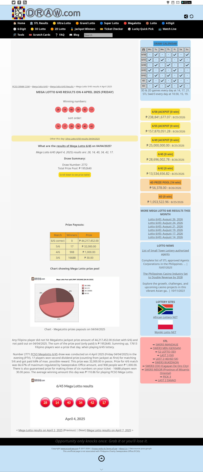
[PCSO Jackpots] (168, 2)
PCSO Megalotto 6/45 (44, 354)
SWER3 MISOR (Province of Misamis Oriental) (167, 371)
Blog (76, 34)
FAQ (61, 34)
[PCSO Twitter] (13, 3)
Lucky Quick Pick (143, 29)
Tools (21, 34)
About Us (123, 448)
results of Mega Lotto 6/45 (73, 146)
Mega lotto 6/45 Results (62, 86)
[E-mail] (177, 2)
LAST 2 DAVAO (167, 380)
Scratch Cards (41, 34)
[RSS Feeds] (24, 3)
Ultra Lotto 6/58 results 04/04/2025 (82, 138)
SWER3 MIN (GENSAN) (167, 348)
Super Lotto (111, 23)
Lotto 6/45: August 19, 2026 (165, 230)
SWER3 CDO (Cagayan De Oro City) (166, 366)
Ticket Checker (113, 29)
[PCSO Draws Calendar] (172, 2)
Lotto (153, 23)
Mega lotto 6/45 (40, 86)
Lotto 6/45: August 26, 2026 (165, 219)
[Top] (101, 461)
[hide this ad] (101, 470)
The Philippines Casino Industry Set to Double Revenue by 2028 (165, 275)
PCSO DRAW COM (21, 86)
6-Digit (22, 29)
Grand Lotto (87, 23)
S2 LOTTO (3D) (167, 351)
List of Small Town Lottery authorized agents (165, 252)
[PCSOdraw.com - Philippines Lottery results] (48, 18)
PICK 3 (167, 376)
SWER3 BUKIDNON (167, 362)
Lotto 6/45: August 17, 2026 (165, 233)
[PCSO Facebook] (19, 3)
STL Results (41, 23)
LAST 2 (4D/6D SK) (167, 359)
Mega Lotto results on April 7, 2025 (109, 430)
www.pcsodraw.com (69, 448)
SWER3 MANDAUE (167, 344)
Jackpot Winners (85, 29)
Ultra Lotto (64, 23)
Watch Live (169, 29)
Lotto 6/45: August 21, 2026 (165, 226)
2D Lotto (60, 29)
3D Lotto (40, 29)
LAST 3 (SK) (167, 355)
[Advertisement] (101, 62)
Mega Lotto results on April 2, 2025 (40, 430)
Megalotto (134, 23)
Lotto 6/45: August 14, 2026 (165, 237)
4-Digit (170, 23)
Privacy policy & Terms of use (104, 448)
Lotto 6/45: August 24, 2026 (165, 223)
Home (21, 23)
